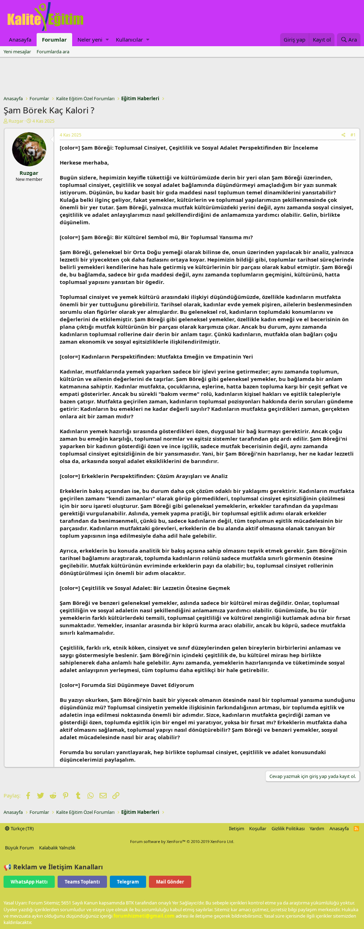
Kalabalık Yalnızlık (57, 847)
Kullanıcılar (129, 39)
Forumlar (54, 39)
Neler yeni (89, 39)
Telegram (128, 882)
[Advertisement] (182, 77)
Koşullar (257, 828)
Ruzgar (16, 121)
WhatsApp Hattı (29, 882)
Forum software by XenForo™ (182, 841)
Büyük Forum (19, 847)
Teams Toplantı (82, 882)
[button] (107, 39)
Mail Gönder (170, 882)
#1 (353, 135)
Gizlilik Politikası (288, 828)
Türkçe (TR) (22, 828)
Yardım (317, 828)
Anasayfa (20, 39)
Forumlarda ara (53, 51)
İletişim (236, 828)
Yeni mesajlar (17, 51)
